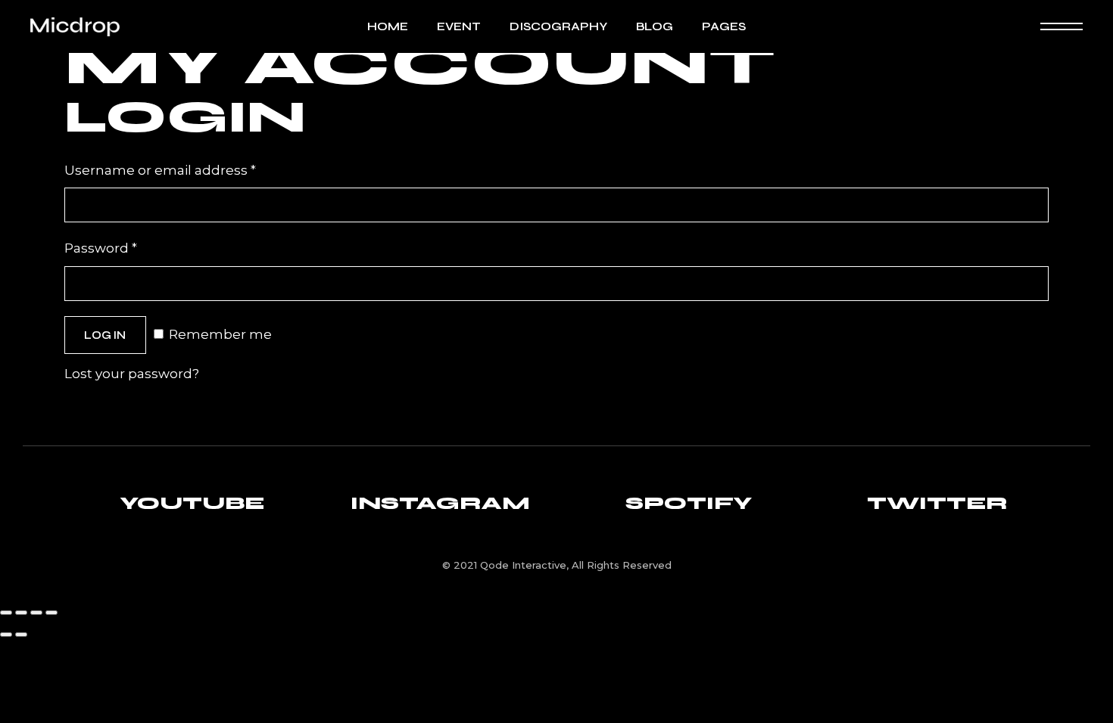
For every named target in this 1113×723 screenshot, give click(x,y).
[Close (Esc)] (51, 612)
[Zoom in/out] (6, 612)
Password (131, 246)
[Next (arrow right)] (21, 634)
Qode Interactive (523, 565)
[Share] (36, 612)
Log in (105, 335)
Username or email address (190, 169)
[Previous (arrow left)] (6, 634)
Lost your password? (131, 373)
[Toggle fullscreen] (21, 612)
